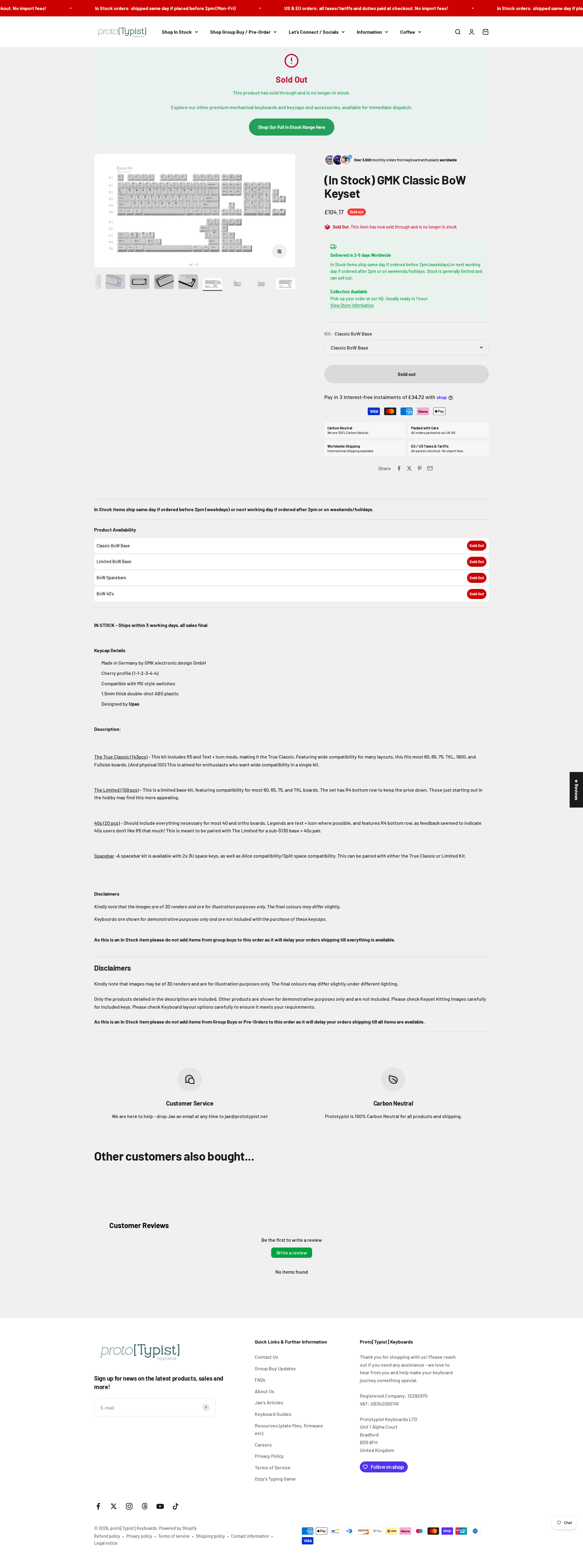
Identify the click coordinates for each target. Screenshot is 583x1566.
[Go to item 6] (164, 282)
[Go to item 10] (261, 284)
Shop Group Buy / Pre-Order (240, 32)
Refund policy (107, 1536)
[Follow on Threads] (145, 1506)
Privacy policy (139, 1536)
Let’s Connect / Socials (314, 32)
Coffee (407, 32)
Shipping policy (210, 1536)
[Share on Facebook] (399, 468)
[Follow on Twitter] (114, 1506)
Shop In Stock (177, 32)
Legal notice (106, 1543)
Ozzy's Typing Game (275, 1479)
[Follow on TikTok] (176, 1506)
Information (369, 32)
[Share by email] (430, 468)
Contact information (250, 1536)
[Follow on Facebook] (98, 1506)
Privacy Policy (269, 1456)
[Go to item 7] (188, 282)
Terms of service (174, 1536)
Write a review (291, 1252)
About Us (264, 1391)
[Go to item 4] (115, 282)
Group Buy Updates (275, 1368)
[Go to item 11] (285, 284)
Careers (263, 1444)
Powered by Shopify (178, 1528)
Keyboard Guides (273, 1414)
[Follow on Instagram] (129, 1506)
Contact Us (266, 1357)
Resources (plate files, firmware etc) (289, 1429)
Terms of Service (273, 1467)
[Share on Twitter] (409, 468)
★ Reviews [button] (576, 789)
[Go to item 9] (237, 284)
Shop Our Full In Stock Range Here (291, 127)
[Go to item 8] (212, 284)
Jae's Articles (269, 1402)
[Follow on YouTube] (160, 1506)
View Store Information (352, 305)
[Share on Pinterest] (419, 468)
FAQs (260, 1379)
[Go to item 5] (139, 282)
